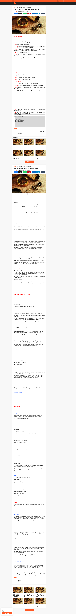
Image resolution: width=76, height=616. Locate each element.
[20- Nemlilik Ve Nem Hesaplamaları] (18, 590)
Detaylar (3, 611)
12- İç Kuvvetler (38, 147)
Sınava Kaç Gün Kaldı (52, 3)
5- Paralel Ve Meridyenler (17, 147)
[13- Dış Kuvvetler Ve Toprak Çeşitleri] (29, 142)
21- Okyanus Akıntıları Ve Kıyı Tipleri (40, 606)
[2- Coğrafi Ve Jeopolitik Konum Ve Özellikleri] (18, 601)
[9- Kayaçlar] (29, 601)
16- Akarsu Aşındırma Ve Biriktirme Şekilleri (17, 158)
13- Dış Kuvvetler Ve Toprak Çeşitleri (28, 147)
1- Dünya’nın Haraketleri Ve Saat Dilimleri (40, 158)
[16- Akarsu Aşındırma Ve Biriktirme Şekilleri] (18, 153)
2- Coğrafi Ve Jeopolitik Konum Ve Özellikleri (18, 606)
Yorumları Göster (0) (29, 161)
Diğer (62, 3)
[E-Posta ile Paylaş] (43, 13)
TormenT (16, 11)
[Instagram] (55, 1)
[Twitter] (54, 1)
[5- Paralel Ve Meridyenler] (18, 142)
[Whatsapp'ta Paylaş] (25, 13)
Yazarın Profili (42, 131)
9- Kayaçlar (26, 606)
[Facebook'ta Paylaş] (16, 13)
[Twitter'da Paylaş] (20, 13)
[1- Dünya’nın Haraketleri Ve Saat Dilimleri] (41, 153)
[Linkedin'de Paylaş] (34, 13)
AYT (47, 3)
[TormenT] (16, 132)
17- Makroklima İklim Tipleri (28, 157)
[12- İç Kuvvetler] (41, 142)
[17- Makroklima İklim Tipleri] (29, 153)
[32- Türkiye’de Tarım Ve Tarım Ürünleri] (29, 590)
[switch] (58, 1)
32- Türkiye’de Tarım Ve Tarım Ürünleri (29, 596)
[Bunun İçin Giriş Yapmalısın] (25, 35)
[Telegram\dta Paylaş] (38, 13)
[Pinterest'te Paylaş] (29, 13)
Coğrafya (19, 128)
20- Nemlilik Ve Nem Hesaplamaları (16, 596)
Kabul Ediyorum (7, 613)
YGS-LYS (58, 3)
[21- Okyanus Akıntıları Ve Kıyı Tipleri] (41, 601)
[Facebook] (52, 1)
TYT (44, 3)
